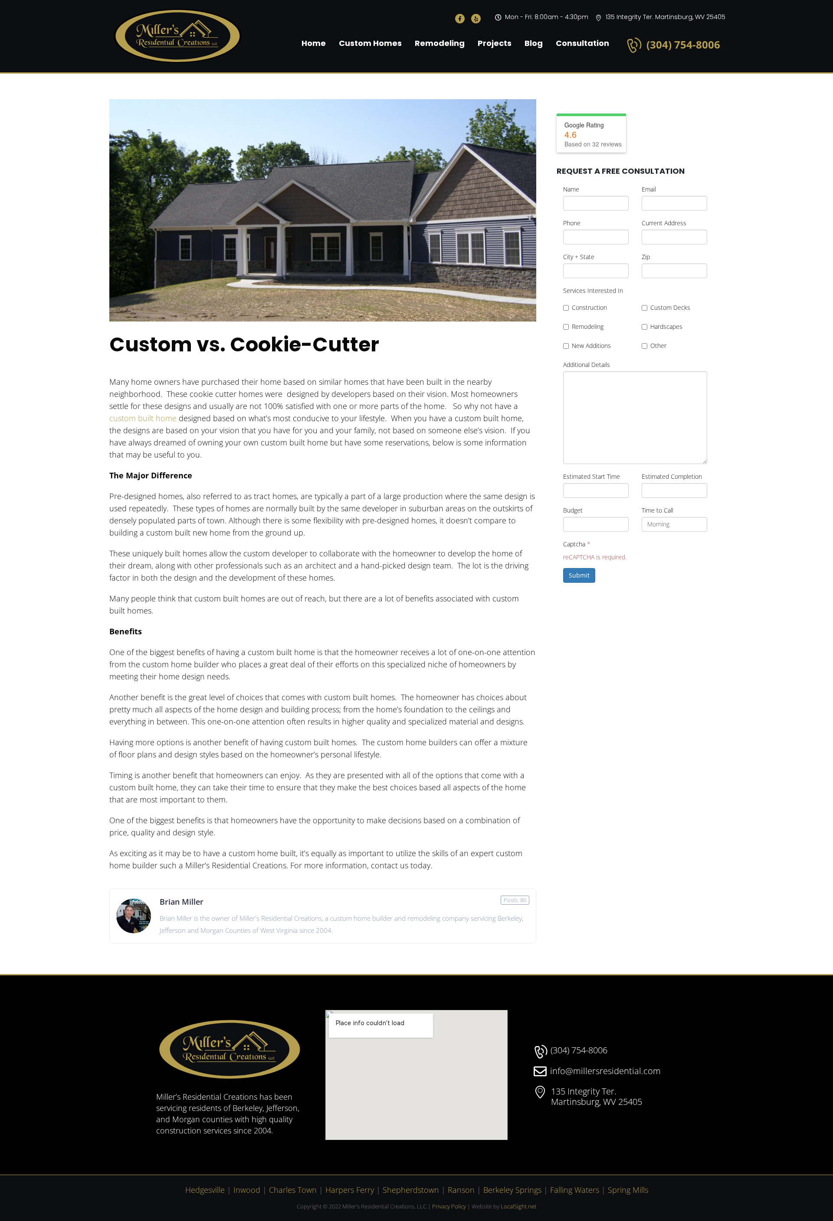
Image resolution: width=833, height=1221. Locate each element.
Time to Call (657, 510)
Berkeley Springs (512, 1190)
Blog (534, 43)
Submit (579, 575)
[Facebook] (460, 18)
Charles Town (293, 1190)
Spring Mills (628, 1190)
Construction (589, 307)
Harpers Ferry (349, 1190)
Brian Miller (181, 902)
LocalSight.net (518, 1206)
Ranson (461, 1190)
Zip (646, 257)
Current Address (664, 223)
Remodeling (440, 43)
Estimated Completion (672, 476)
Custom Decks (670, 307)
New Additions (591, 345)
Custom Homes (370, 43)
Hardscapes (666, 326)
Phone (571, 223)
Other (658, 345)
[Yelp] (476, 18)
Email (649, 189)
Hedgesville (205, 1190)
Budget (573, 510)
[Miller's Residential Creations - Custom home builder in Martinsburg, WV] (178, 36)
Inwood (246, 1190)
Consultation (582, 43)
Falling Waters (574, 1190)
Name (571, 189)
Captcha (576, 544)
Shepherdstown (411, 1190)
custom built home (143, 418)
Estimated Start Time (591, 476)
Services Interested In (593, 290)
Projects (495, 43)
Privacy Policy (449, 1206)
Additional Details (586, 364)
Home (314, 43)
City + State (578, 257)
